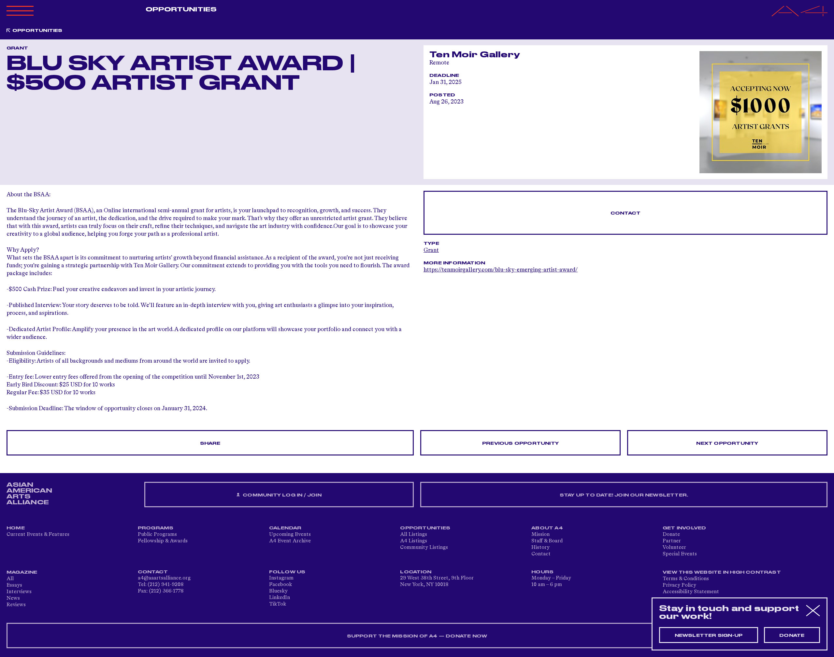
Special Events (680, 554)
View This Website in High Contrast (722, 572)
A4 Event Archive (290, 541)
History (540, 547)
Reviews (16, 605)
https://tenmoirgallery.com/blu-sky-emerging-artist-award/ (501, 270)
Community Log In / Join (281, 495)
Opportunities (181, 9)
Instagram (281, 578)
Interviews (19, 591)
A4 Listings (413, 541)
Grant (431, 250)
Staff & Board (547, 541)
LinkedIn (279, 597)
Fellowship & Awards (163, 541)
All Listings (413, 534)
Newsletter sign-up (709, 635)
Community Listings (424, 547)
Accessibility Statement (691, 591)
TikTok (277, 604)
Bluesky (278, 591)
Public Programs (157, 534)
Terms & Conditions (686, 578)
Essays (14, 585)
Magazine (22, 572)
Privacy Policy (679, 585)
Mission (540, 534)
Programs (156, 528)
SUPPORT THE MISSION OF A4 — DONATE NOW (417, 636)
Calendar (285, 528)
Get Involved (684, 528)
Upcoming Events (290, 534)
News (13, 598)
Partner (672, 541)
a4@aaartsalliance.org (164, 578)
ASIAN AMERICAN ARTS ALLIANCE (29, 493)
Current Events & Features (38, 534)
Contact (625, 213)
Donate (671, 534)
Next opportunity (727, 443)
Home (16, 528)
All (10, 578)
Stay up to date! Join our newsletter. (624, 495)
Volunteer (674, 547)
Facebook (280, 584)
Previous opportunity (520, 443)
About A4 (547, 528)
